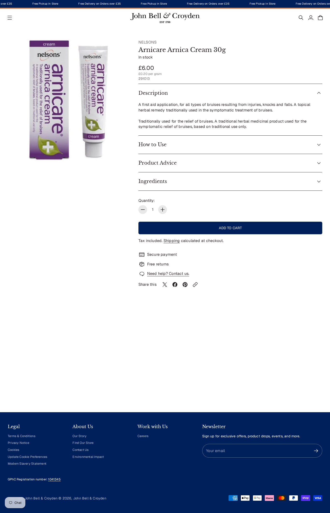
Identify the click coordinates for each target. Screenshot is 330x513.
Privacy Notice (18, 443)
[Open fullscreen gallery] (119, 151)
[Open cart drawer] (320, 17)
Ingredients (152, 181)
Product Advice (157, 163)
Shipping (172, 240)
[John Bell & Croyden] (165, 18)
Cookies (13, 450)
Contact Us (80, 450)
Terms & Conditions (22, 436)
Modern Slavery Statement (27, 464)
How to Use (152, 144)
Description (153, 93)
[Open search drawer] (301, 17)
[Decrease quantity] (142, 209)
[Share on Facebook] (175, 284)
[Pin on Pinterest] (185, 284)
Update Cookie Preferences (27, 457)
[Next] (316, 363)
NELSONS (147, 42)
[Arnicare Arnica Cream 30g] (68, 100)
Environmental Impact (88, 457)
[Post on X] (164, 284)
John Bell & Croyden (89, 498)
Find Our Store (82, 443)
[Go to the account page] (311, 17)
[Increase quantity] (162, 209)
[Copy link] (195, 284)
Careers (143, 436)
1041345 (54, 479)
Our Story (79, 436)
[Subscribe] (316, 451)
